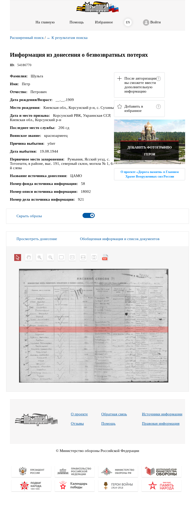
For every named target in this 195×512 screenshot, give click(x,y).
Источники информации (162, 414)
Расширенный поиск (27, 38)
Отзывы (77, 423)
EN (128, 22)
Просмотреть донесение (37, 239)
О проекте (79, 414)
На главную (45, 22)
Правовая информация (161, 423)
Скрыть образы (29, 216)
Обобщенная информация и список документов (119, 239)
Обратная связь (114, 414)
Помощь (108, 423)
